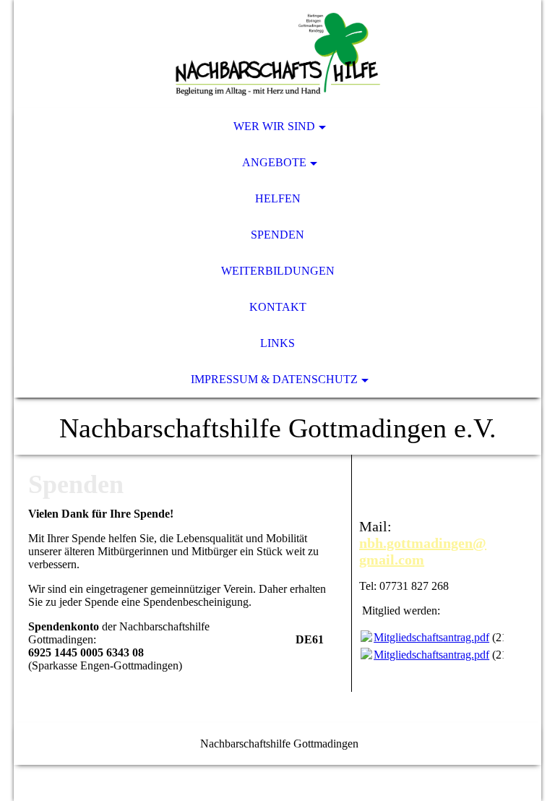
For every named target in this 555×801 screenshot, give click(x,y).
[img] (277, 54)
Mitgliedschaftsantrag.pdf (431, 637)
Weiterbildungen (278, 271)
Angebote (274, 162)
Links (277, 343)
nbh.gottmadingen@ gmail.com (422, 551)
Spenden (277, 234)
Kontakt (277, 307)
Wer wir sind (274, 126)
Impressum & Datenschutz (274, 379)
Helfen (278, 198)
